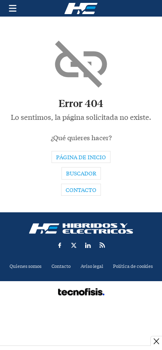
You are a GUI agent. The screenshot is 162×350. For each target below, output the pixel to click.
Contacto (81, 190)
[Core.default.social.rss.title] (102, 245)
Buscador (81, 173)
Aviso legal (92, 266)
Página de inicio (81, 157)
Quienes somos (26, 266)
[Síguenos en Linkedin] (88, 245)
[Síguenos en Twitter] (74, 245)
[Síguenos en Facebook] (60, 245)
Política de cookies (133, 266)
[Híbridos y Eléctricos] (81, 228)
